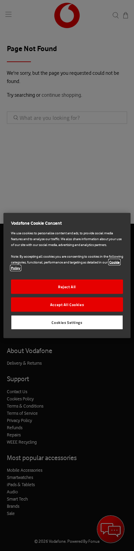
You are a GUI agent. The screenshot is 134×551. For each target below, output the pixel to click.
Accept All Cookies (67, 304)
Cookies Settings (67, 322)
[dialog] (67, 275)
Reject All (67, 287)
